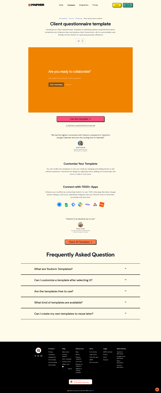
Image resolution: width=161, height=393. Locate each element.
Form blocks (93, 352)
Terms (105, 357)
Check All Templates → (80, 241)
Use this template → (80, 118)
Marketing (79, 18)
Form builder (52, 360)
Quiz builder (52, 365)
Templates (71, 5)
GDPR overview (107, 352)
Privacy (105, 354)
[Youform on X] (35, 356)
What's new (65, 364)
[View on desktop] (79, 41)
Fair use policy (93, 362)
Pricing (95, 5)
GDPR (91, 360)
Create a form (66, 361)
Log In (117, 5)
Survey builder (52, 362)
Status (70, 369)
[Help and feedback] (157, 390)
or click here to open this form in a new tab (80, 125)
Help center (65, 352)
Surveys (71, 18)
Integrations (83, 5)
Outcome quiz (93, 357)
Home (61, 5)
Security (105, 360)
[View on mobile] (82, 41)
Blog (77, 352)
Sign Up (127, 5)
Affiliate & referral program (79, 370)
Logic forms (93, 354)
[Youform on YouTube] (41, 356)
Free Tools (79, 361)
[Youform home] (36, 5)
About (78, 354)
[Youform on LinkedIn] (38, 356)
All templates (63, 18)
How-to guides (66, 359)
